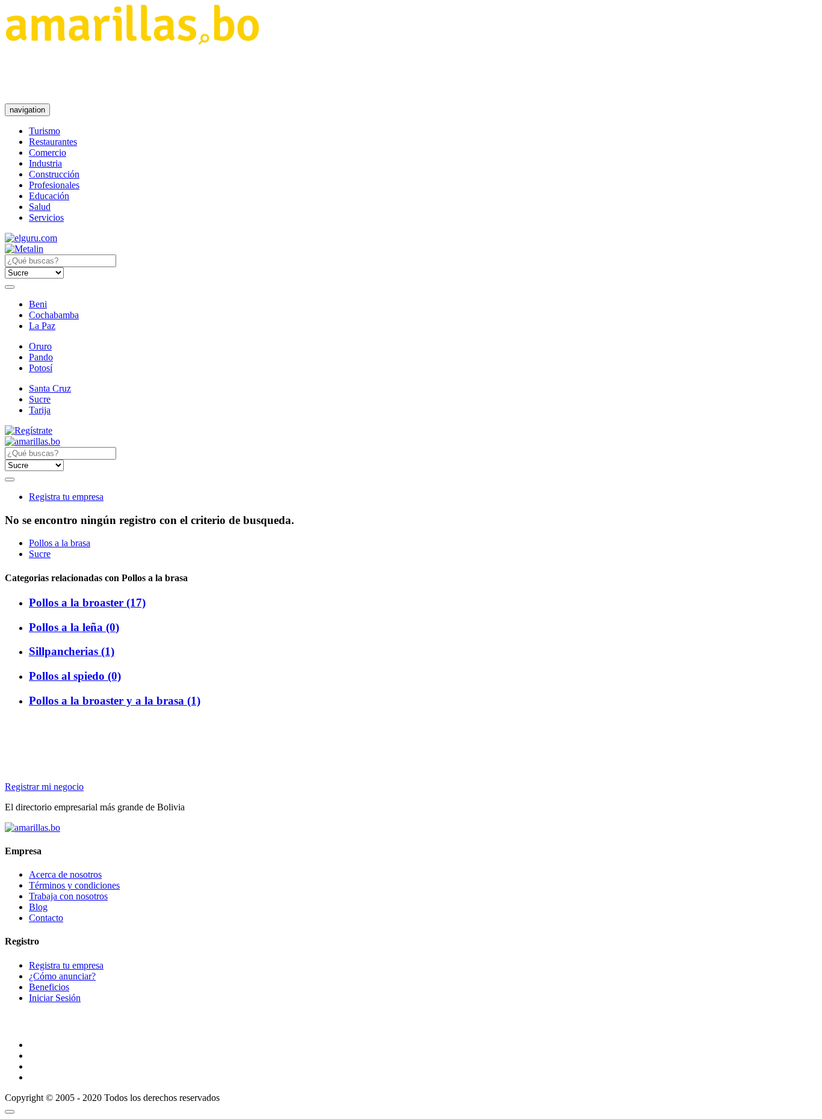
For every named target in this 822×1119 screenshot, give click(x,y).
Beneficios (49, 987)
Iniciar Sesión (55, 998)
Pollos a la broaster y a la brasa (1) (114, 700)
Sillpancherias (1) (71, 651)
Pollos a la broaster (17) (87, 602)
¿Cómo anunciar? (62, 976)
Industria (45, 163)
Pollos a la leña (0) (74, 627)
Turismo (44, 131)
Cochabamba (54, 315)
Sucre (40, 399)
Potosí (40, 368)
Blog (38, 907)
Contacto (46, 918)
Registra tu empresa (66, 497)
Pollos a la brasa (59, 543)
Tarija (40, 410)
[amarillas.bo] (32, 827)
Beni (38, 304)
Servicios (46, 217)
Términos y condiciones (74, 885)
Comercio (47, 152)
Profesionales (54, 185)
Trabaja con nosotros (68, 896)
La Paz (42, 326)
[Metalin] (24, 249)
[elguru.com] (31, 238)
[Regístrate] (411, 430)
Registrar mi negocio (44, 786)
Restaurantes (53, 142)
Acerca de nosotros (65, 874)
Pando (41, 357)
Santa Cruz (50, 388)
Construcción (54, 174)
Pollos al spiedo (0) (75, 676)
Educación (49, 196)
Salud (40, 207)
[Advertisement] (224, 74)
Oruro (40, 346)
